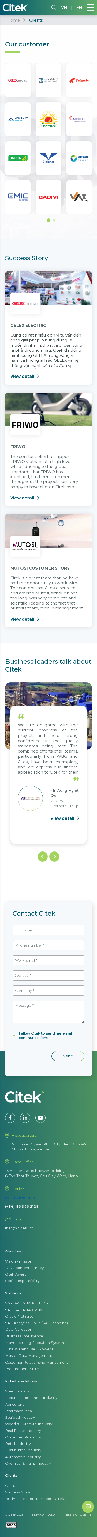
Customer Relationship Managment (36, 1362)
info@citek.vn (19, 1228)
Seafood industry (20, 1417)
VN (64, 7)
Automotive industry (23, 1457)
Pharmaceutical (19, 1411)
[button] (48, 220)
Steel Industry (17, 1391)
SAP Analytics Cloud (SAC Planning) (36, 1323)
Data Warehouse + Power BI (30, 1349)
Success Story (17, 1492)
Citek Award (16, 1274)
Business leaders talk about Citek (34, 1498)
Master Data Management (28, 1355)
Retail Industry (18, 1443)
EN (79, 7)
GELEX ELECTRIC (28, 325)
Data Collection (18, 1329)
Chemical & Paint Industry (28, 1463)
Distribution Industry (23, 1450)
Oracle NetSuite (19, 1316)
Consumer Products (23, 1437)
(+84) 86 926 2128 (22, 1206)
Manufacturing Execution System (34, 1342)
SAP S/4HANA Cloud (23, 1310)
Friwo (17, 446)
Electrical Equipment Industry (31, 1397)
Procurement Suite (22, 1369)
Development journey (24, 1268)
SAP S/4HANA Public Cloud (29, 1303)
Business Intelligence (24, 1336)
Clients (11, 1486)
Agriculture (15, 1404)
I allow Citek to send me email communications (45, 1035)
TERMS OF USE (75, 1514)
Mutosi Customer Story (40, 568)
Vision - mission (18, 1261)
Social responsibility (22, 1281)
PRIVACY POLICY (44, 1514)
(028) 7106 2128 (20, 1198)
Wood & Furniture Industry (28, 1424)
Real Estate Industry (23, 1430)
